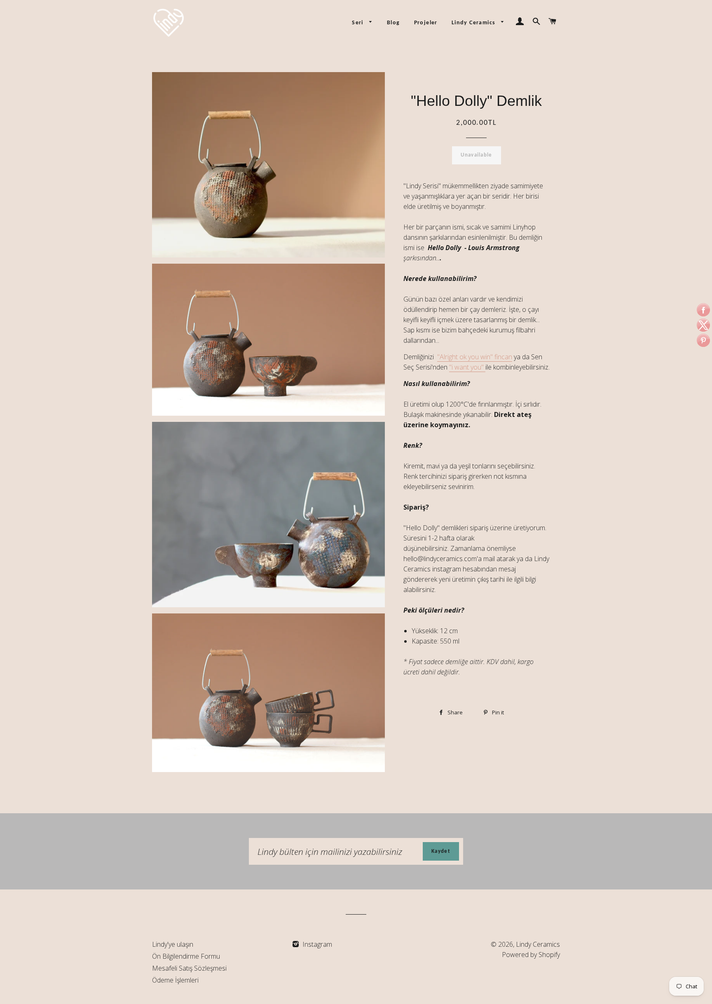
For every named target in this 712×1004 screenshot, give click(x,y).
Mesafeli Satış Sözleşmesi (189, 968)
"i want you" (467, 367)
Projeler (426, 23)
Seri (358, 23)
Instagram (316, 944)
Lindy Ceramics (474, 23)
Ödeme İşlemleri (175, 980)
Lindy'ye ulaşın (172, 944)
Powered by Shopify (531, 954)
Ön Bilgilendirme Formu (186, 956)
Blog (393, 23)
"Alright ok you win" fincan (474, 356)
